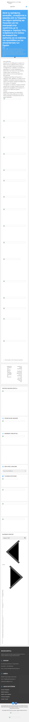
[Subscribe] (25, 471)
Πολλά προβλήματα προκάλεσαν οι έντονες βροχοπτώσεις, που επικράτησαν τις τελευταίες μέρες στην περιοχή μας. (19, 374)
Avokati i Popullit (4, 699)
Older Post (19, 366)
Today (3, 564)
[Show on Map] (26, 6)
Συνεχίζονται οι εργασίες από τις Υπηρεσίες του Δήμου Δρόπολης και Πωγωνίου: (9, 372)
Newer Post (9, 366)
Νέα (7, 48)
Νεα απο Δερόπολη (19, 360)
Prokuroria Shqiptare (5, 696)
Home (4, 48)
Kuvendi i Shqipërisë (5, 689)
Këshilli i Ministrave (5, 692)
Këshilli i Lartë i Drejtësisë (6, 694)
